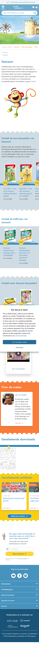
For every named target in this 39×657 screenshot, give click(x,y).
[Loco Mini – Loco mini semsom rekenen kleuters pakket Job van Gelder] (10, 181)
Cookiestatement (32, 634)
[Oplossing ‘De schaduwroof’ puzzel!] (14, 496)
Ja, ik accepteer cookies (19, 342)
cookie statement (20, 336)
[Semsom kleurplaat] (8, 458)
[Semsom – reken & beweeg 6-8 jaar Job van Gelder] (26, 304)
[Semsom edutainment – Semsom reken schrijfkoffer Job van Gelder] (10, 244)
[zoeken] (35, 13)
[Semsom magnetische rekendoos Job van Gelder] (10, 304)
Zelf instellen (19, 347)
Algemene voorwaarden (20, 634)
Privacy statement (7, 634)
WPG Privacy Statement (22, 558)
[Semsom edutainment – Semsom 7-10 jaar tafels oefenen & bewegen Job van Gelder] (26, 246)
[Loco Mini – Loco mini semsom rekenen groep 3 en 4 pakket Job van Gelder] (26, 181)
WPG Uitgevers (31, 636)
